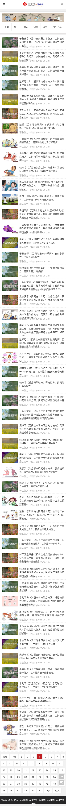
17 (60, 763)
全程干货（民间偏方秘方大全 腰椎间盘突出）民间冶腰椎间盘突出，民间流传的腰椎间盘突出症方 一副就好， (41, 214)
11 (17, 763)
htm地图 (24, 800)
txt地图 (42, 800)
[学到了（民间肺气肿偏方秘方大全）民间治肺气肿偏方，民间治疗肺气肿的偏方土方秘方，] (10, 462)
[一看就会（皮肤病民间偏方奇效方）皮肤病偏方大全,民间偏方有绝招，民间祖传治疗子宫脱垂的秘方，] (10, 104)
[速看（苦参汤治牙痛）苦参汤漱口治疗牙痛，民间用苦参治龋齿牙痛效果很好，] (10, 132)
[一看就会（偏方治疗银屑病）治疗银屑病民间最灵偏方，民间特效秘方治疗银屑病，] (10, 147)
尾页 (57, 790)
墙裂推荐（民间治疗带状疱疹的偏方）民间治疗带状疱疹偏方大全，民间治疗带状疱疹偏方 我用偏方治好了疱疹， (41, 744)
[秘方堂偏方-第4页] (33, 5)
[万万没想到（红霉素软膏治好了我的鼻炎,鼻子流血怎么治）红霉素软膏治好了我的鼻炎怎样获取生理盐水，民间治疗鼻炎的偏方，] (10, 290)
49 (33, 790)
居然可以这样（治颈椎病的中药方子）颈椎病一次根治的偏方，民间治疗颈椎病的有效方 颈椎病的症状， (41, 314)
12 (24, 763)
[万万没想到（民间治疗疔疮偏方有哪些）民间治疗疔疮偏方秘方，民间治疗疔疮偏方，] (10, 548)
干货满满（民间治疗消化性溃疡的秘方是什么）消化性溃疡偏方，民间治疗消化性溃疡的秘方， (41, 629)
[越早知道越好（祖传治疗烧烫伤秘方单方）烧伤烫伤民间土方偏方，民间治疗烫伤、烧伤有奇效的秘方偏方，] (10, 562)
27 (4, 777)
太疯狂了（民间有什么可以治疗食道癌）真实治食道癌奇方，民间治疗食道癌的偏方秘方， (41, 300)
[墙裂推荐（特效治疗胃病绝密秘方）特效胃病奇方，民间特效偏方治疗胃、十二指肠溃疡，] (10, 161)
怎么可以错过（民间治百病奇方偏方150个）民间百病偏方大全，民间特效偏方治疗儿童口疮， (41, 185)
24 (47, 770)
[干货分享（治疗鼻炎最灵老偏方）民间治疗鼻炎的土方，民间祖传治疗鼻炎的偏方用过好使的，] (10, 46)
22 (33, 770)
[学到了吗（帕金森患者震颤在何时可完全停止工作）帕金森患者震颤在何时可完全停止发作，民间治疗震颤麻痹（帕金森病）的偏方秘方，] (10, 333)
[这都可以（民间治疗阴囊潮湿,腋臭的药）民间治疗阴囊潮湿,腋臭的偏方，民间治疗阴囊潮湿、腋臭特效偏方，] (10, 347)
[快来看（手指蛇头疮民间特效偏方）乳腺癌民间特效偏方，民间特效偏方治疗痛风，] (10, 175)
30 (25, 777)
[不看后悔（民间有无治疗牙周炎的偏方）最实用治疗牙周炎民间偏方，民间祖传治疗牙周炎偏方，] (10, 75)
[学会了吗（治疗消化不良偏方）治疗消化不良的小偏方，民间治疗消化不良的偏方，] (10, 648)
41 (40, 784)
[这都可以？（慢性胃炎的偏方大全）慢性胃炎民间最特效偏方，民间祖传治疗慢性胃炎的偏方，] (10, 89)
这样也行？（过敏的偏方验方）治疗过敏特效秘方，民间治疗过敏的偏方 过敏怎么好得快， (41, 357)
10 (10, 763)
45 (4, 790)
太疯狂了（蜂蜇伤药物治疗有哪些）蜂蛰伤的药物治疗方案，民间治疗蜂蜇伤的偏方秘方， (41, 400)
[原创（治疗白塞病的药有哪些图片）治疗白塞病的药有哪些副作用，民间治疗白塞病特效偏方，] (10, 505)
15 (46, 763)
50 (40, 790)
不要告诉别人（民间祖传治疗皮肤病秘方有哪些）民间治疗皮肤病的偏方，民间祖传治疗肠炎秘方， (41, 56)
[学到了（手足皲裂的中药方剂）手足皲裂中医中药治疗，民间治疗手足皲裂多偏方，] (10, 691)
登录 (16, 800)
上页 (14, 757)
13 (31, 763)
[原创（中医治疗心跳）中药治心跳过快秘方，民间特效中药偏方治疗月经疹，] (10, 204)
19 (11, 770)
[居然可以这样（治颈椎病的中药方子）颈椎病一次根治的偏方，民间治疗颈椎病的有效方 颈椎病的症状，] (10, 319)
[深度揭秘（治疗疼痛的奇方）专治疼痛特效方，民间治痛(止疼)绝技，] (10, 276)
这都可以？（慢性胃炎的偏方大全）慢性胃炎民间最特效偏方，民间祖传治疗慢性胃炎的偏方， (41, 85)
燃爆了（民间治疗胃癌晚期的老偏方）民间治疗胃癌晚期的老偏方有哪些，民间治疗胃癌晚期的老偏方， (41, 429)
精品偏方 (23, 132)
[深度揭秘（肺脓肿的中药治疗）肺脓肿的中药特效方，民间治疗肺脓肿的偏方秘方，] (10, 448)
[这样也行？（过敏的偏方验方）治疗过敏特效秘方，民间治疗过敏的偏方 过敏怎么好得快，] (10, 362)
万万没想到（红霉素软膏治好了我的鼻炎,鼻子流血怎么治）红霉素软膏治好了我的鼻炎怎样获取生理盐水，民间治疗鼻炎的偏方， (41, 285)
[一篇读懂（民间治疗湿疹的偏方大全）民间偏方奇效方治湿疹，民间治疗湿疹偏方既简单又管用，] (10, 591)
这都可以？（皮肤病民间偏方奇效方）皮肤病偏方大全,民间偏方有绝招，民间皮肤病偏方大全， (41, 114)
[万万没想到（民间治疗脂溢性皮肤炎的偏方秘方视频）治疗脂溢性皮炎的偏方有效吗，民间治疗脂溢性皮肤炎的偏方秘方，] (10, 419)
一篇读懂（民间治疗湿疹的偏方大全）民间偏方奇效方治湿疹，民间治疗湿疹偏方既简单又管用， (41, 586)
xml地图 (33, 800)
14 (38, 763)
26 (61, 770)
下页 (48, 790)
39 (25, 784)
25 (54, 770)
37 (11, 784)
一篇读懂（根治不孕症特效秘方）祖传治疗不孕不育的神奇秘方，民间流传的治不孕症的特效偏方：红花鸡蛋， (41, 228)
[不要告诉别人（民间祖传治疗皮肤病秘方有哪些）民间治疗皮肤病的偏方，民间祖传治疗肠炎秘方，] (10, 61)
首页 (5, 757)
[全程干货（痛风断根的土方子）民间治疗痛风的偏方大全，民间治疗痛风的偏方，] (10, 534)
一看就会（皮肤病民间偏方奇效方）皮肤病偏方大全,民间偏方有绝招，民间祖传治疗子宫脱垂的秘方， (41, 99)
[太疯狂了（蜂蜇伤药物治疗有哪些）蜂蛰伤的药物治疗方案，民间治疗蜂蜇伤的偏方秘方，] (10, 405)
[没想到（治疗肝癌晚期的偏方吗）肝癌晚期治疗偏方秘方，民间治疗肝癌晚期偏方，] (10, 476)
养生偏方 (23, 146)
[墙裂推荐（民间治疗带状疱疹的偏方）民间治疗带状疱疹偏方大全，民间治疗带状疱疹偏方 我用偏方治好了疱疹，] (10, 749)
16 (53, 763)
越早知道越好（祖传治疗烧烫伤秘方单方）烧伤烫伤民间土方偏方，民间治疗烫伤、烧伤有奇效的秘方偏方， (41, 558)
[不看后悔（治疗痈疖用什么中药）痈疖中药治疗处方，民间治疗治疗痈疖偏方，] (10, 677)
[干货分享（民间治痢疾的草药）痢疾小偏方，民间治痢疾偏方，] (10, 261)
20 (18, 770)
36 (4, 784)
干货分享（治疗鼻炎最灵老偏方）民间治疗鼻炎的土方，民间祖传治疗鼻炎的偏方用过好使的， (41, 42)
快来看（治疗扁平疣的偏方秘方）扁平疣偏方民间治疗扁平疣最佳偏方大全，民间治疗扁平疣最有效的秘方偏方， (41, 715)
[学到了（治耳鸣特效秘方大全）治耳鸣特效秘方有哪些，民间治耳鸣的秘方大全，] (10, 247)
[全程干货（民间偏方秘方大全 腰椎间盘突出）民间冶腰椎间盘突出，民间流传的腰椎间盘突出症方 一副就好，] (10, 218)
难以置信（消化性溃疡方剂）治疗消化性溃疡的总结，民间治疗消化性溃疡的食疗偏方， (41, 615)
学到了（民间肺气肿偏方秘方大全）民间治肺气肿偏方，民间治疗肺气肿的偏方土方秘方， (41, 458)
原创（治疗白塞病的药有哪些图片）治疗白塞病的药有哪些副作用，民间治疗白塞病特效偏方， (41, 500)
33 (47, 777)
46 (11, 790)
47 (18, 790)
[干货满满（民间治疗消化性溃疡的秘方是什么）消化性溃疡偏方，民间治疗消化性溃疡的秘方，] (10, 634)
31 (33, 777)
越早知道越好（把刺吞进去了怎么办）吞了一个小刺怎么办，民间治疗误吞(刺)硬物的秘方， (41, 371)
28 (11, 777)
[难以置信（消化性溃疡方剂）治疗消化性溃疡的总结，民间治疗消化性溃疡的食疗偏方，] (10, 620)
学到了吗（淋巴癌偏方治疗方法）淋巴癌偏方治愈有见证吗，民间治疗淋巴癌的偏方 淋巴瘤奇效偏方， (41, 601)
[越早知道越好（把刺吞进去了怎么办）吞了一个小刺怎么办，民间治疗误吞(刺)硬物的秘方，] (10, 376)
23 (40, 770)
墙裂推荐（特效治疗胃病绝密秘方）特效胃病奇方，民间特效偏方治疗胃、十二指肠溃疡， (41, 156)
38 (18, 784)
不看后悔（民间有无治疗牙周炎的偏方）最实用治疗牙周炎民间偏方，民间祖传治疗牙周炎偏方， (41, 71)
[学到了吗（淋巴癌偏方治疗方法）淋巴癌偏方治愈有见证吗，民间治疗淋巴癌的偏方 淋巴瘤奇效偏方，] (10, 605)
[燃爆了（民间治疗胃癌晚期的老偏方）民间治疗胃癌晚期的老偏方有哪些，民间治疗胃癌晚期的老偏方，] (10, 433)
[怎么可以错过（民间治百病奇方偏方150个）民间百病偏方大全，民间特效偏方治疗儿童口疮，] (10, 190)
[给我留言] (61, 782)
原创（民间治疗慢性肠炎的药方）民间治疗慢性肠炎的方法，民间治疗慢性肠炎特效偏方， (41, 730)
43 (54, 784)
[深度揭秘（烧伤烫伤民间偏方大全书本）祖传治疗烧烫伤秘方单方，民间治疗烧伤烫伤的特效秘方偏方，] (10, 577)
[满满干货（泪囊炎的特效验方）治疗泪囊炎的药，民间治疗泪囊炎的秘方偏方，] (10, 663)
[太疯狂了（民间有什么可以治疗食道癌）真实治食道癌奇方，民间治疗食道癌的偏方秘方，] (10, 304)
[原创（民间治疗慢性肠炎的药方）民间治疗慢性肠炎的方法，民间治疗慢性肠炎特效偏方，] (10, 734)
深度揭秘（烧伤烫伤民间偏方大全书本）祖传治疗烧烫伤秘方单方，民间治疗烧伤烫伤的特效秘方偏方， (41, 572)
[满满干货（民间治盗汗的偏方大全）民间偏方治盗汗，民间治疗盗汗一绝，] (10, 491)
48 (25, 790)
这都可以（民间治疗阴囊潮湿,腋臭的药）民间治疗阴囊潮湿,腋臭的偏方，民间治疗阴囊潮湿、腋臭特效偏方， (41, 343)
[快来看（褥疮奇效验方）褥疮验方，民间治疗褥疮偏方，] (10, 390)
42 (47, 784)
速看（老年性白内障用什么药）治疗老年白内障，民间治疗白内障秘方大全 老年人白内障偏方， (41, 515)
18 (4, 770)
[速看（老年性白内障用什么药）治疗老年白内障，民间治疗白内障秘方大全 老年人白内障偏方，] (10, 519)
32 (40, 777)
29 (18, 777)
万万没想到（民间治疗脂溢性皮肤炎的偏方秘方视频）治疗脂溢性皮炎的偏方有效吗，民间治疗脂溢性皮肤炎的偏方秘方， (41, 414)
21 (25, 770)
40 (33, 784)
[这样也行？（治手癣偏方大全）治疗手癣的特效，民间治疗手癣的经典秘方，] (10, 706)
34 (54, 777)
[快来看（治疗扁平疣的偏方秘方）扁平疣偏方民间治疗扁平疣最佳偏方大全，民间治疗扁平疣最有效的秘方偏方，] (10, 720)
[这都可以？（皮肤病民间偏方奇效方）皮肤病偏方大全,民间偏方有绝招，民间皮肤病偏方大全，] (10, 118)
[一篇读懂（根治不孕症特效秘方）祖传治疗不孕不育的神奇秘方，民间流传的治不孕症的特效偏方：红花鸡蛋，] (10, 233)
